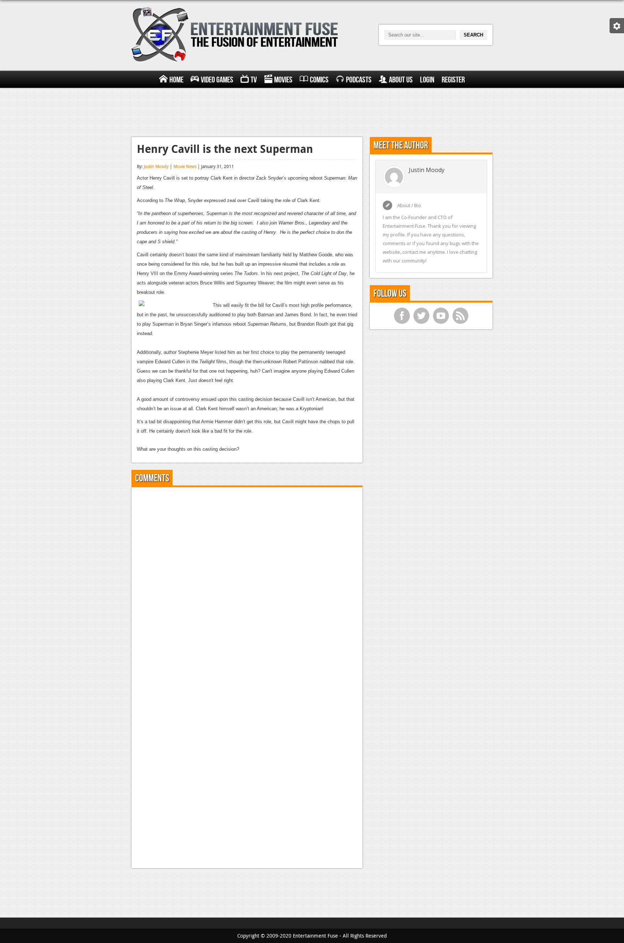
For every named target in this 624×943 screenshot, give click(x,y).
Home (176, 80)
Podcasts (359, 80)
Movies (283, 80)
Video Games (217, 80)
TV (254, 80)
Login (427, 80)
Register (453, 80)
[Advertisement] (312, 111)
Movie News (184, 166)
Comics (319, 80)
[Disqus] (247, 583)
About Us (401, 80)
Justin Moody (156, 166)
